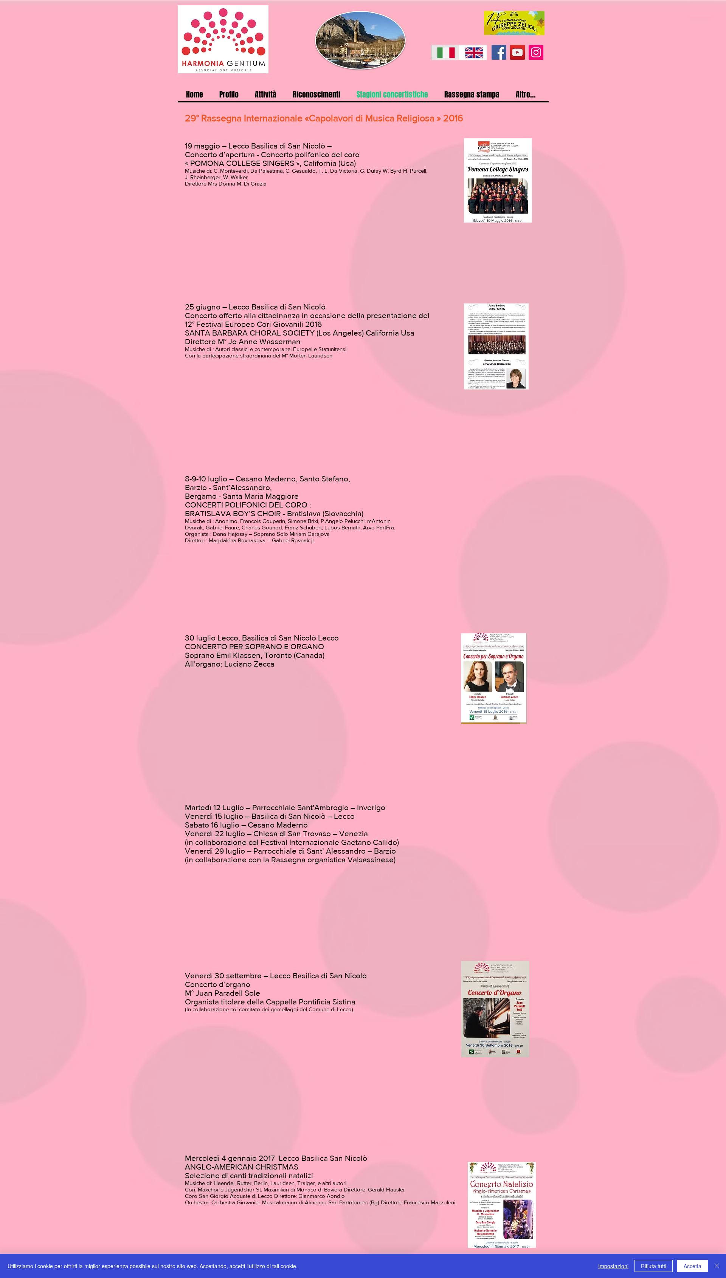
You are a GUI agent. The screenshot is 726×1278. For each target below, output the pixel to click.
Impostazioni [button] (613, 1266)
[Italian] (445, 52)
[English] (473, 52)
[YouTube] (517, 52)
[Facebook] (499, 52)
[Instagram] (536, 52)
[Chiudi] (716, 1266)
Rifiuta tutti (653, 1266)
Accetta (692, 1266)
